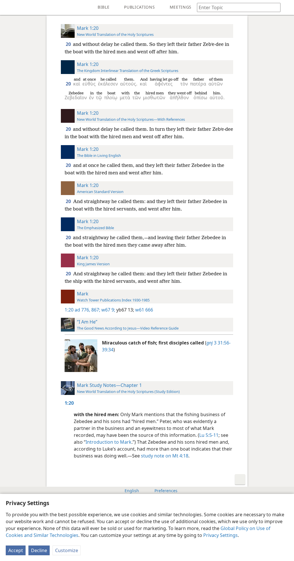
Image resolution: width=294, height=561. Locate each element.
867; (95, 310)
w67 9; (107, 310)
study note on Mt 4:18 (164, 456)
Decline (39, 550)
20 (69, 44)
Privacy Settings (220, 535)
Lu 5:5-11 (208, 435)
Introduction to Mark (108, 442)
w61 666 (143, 310)
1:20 (69, 310)
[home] (8, 7)
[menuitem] (8, 7)
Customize (66, 550)
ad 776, (82, 310)
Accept (15, 550)
